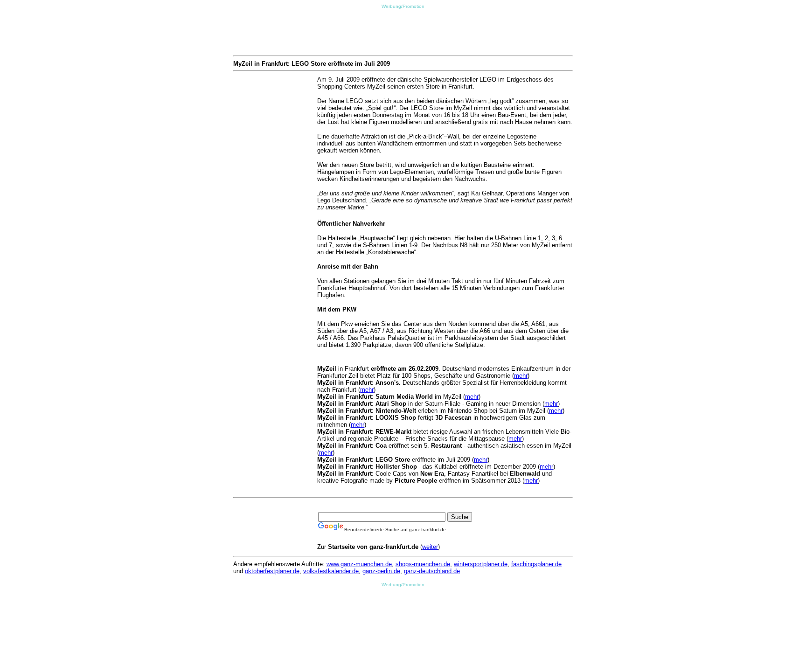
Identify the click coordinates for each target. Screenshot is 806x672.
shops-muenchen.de (423, 564)
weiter (430, 546)
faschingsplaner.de (536, 564)
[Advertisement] (403, 30)
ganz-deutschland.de (432, 571)
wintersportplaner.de (480, 564)
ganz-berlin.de (381, 571)
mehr (521, 375)
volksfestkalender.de (331, 571)
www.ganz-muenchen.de (359, 564)
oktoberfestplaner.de (272, 571)
